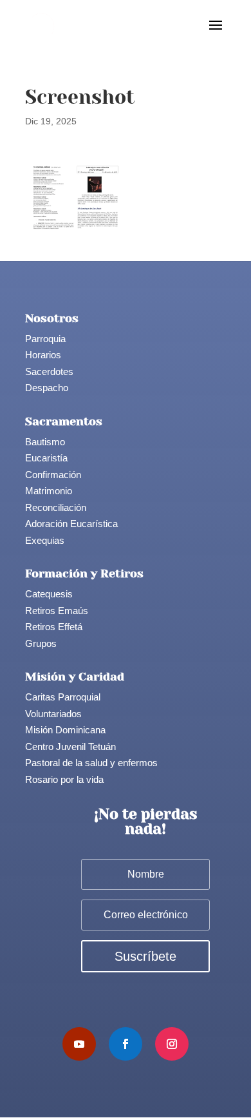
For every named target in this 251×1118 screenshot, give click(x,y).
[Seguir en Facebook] (125, 1044)
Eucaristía (46, 457)
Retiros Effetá (53, 626)
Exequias (44, 540)
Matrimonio (48, 490)
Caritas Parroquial (62, 696)
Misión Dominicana (65, 729)
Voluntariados (53, 713)
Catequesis (49, 593)
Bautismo (45, 441)
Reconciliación (55, 507)
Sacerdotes (49, 371)
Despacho (46, 387)
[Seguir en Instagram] (172, 1044)
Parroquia (45, 338)
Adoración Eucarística (71, 523)
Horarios (43, 354)
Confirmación (53, 474)
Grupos (41, 643)
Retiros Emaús (56, 610)
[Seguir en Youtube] (79, 1044)
